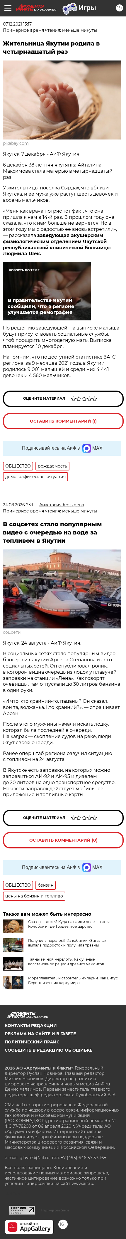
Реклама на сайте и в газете (40, 1033)
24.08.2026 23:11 (19, 504)
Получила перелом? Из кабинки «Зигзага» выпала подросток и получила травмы (67, 942)
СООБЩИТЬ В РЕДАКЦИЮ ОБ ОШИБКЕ (48, 1050)
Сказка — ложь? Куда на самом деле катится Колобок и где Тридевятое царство (69, 924)
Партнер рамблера (55, 1210)
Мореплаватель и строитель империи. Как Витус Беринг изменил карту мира (73, 980)
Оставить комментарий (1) (63, 421)
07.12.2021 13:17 (17, 24)
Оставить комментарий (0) (63, 840)
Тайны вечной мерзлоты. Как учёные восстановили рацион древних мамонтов (66, 961)
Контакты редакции (31, 1025)
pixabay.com (16, 143)
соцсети (12, 632)
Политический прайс (32, 1042)
